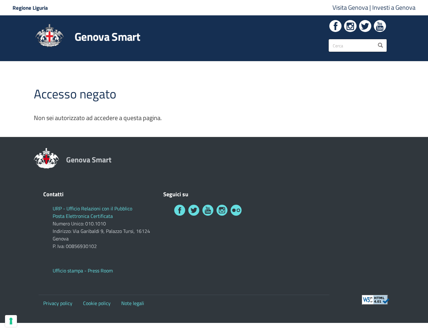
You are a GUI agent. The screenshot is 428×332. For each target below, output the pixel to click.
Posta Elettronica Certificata (83, 216)
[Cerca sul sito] (380, 45)
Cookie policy (97, 303)
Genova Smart (107, 36)
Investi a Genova (393, 7)
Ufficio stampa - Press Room (83, 270)
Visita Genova (350, 7)
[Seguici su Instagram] (350, 26)
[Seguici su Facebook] (335, 26)
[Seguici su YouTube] (380, 26)
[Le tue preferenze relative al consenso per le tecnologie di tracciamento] (11, 321)
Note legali (132, 303)
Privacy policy (57, 303)
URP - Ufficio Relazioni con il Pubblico (92, 208)
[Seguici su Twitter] (365, 26)
